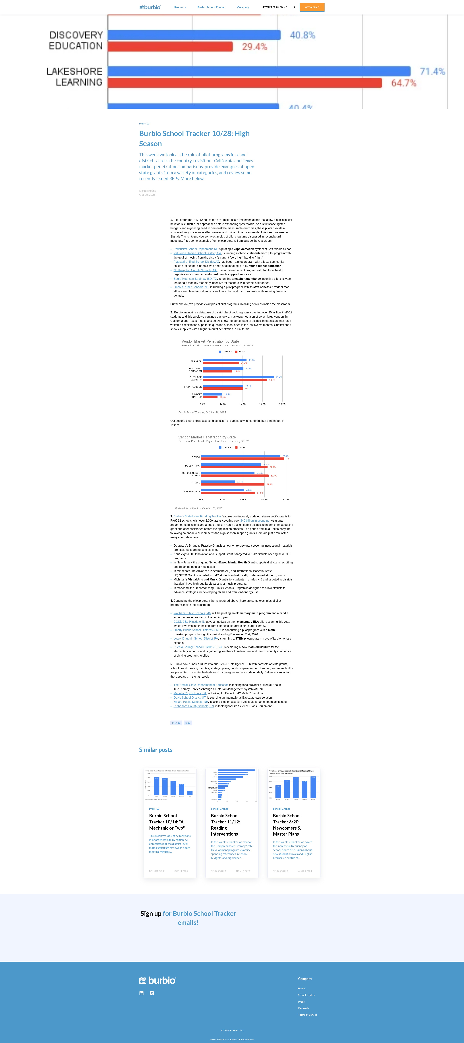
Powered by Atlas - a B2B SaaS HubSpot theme (232, 1039)
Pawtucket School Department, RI (195, 249)
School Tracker (306, 994)
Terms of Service (307, 1014)
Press (301, 1001)
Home (301, 988)
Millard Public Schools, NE (191, 701)
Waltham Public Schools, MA (192, 613)
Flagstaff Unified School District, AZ (196, 261)
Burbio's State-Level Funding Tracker (197, 516)
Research (303, 1008)
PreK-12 (176, 722)
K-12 (187, 722)
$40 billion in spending (255, 520)
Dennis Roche (147, 190)
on (227, 684)
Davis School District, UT (190, 697)
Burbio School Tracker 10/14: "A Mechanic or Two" (167, 821)
